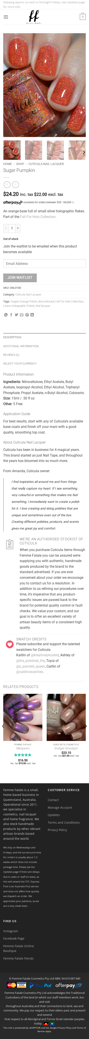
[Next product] (7, 184)
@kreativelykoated (45, 655)
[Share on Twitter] (16, 315)
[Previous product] (15, 184)
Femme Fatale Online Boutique (18, 948)
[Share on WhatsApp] (6, 315)
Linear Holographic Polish (18, 305)
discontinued (46, 301)
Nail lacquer (43, 305)
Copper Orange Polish (24, 301)
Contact (53, 800)
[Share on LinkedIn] (32, 315)
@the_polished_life (30, 661)
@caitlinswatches (29, 672)
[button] (5, 17)
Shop (20, 164)
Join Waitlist (20, 278)
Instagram (10, 931)
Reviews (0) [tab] (11, 354)
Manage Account (60, 807)
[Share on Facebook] (11, 315)
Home (7, 164)
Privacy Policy (57, 830)
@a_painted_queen (30, 666)
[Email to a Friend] (21, 315)
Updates (54, 815)
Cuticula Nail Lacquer (46, 164)
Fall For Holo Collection (38, 217)
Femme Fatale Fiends (18, 958)
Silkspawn (23, 748)
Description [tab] (12, 337)
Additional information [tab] (21, 346)
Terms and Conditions (64, 822)
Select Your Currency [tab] (20, 363)
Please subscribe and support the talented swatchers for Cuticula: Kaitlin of (48, 649)
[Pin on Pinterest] (27, 315)
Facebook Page (13, 938)
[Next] (79, 85)
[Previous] (10, 85)
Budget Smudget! (66, 748)
